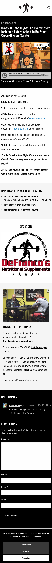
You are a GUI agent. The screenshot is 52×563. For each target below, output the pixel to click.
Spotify (44, 81)
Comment (6, 439)
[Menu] (3, 7)
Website (5, 499)
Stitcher (34, 81)
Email (4, 487)
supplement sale (37, 118)
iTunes (26, 81)
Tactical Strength (19, 128)
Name (4, 474)
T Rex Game (14, 405)
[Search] (49, 7)
